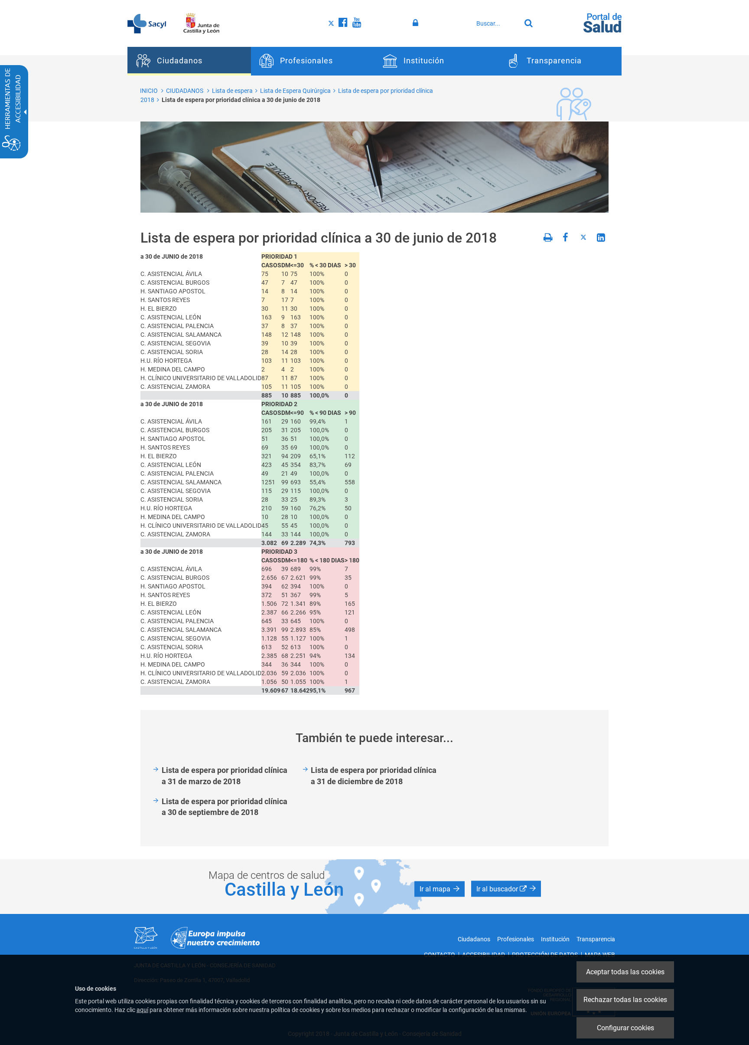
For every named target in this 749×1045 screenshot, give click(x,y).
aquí (142, 1009)
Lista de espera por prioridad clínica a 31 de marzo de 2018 (224, 776)
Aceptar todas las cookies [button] (625, 972)
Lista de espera (232, 90)
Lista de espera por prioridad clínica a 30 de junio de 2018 (241, 99)
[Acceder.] (417, 23)
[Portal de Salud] (602, 22)
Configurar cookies (625, 1028)
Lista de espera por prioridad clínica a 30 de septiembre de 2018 (224, 807)
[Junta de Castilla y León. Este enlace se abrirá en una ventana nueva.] (201, 23)
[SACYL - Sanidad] (146, 23)
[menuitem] (189, 61)
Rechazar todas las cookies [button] (625, 1000)
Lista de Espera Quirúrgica (295, 90)
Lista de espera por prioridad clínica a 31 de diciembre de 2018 (373, 776)
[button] (439, 889)
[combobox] (496, 23)
